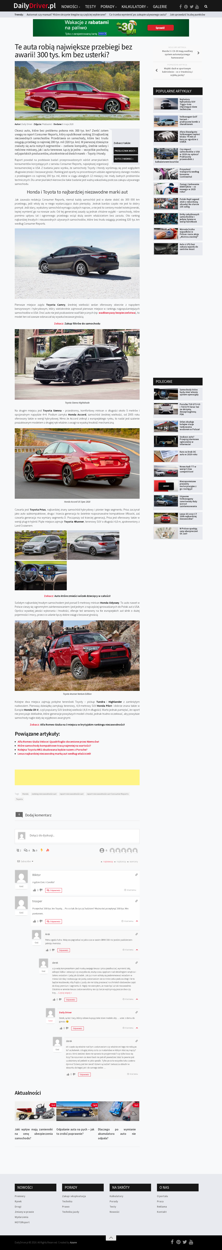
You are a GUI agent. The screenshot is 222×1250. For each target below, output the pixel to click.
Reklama (162, 1206)
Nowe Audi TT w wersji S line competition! (188, 469)
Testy (90, 6)
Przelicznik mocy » (125, 150)
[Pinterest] (186, 7)
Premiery (20, 1196)
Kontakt (162, 1211)
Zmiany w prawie (24, 1211)
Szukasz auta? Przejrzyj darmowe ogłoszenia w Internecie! (189, 440)
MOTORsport (22, 1222)
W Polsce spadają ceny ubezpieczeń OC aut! (189, 531)
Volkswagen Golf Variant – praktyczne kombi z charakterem (190, 120)
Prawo (66, 1206)
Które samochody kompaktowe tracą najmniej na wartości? (54, 745)
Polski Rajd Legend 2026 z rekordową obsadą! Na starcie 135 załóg (189, 203)
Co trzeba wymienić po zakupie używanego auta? (138, 14)
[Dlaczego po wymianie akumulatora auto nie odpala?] (118, 1111)
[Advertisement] (78, 777)
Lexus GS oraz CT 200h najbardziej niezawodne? (188, 516)
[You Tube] (197, 7)
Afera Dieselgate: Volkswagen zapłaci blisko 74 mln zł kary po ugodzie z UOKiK (190, 136)
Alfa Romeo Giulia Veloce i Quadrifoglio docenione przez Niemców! (58, 741)
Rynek (18, 1201)
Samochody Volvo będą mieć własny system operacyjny (189, 392)
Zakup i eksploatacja (74, 1196)
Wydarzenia (21, 1217)
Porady (107, 6)
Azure (73, 1242)
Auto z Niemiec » (124, 158)
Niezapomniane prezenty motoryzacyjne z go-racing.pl (188, 485)
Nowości (69, 6)
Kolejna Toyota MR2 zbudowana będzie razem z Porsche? (52, 749)
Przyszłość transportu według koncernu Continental (189, 173)
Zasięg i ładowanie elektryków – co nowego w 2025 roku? (189, 188)
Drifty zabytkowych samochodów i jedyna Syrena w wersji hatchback (189, 218)
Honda (25, 794)
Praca (160, 1201)
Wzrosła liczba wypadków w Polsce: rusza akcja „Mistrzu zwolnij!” (189, 233)
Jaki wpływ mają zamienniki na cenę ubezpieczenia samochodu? (34, 1133)
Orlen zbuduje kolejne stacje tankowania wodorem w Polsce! (190, 425)
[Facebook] (180, 7)
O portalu (162, 1196)
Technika (67, 1201)
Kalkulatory (134, 6)
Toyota (19, 799)
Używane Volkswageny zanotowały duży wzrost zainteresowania (188, 501)
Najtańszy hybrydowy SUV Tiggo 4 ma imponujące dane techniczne (188, 104)
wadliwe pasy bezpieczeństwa (117, 312)
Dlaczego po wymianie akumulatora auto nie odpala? (117, 1133)
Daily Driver (65, 1012)
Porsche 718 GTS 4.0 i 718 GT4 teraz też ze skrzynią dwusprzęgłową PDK (190, 409)
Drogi (18, 1206)
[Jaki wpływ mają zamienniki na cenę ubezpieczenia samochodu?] (35, 1111)
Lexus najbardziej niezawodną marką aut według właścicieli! (54, 753)
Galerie (160, 6)
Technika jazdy (70, 1211)
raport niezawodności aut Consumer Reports (108, 794)
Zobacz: (77, 323)
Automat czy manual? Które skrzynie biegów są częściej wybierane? (66, 14)
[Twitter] (192, 7)
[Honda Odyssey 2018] (41, 559)
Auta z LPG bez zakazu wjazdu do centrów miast (189, 247)
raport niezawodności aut (72, 794)
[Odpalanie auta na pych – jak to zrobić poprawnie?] (77, 1111)
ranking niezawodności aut (44, 794)
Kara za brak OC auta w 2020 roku (188, 453)
